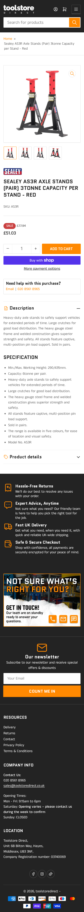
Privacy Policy (13, 745)
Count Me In (42, 691)
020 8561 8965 (29, 289)
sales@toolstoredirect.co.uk (24, 785)
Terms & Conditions (18, 751)
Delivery (9, 727)
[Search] (74, 22)
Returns (9, 733)
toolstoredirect (47, 891)
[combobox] (42, 22)
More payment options (42, 268)
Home (7, 38)
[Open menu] (76, 9)
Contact (9, 739)
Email (10, 289)
